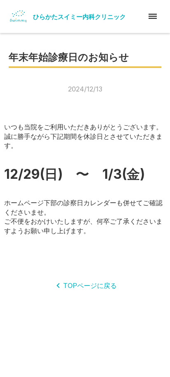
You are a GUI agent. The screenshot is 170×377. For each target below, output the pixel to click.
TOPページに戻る (90, 285)
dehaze (153, 16)
